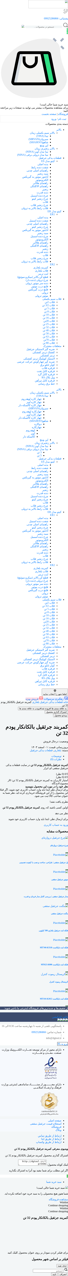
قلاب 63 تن (49, 336)
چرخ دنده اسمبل (39, 195)
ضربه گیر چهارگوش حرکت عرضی (36, 361)
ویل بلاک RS (48, 377)
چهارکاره (37, 427)
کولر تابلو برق (47, 364)
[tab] (30, 756)
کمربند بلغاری (40, 267)
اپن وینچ (44, 145)
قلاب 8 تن (49, 311)
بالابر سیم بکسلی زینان (42, 132)
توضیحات (56, 756)
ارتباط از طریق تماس (49, 1135)
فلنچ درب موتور (39, 286)
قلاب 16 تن (49, 317)
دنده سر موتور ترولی (37, 283)
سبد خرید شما (53, 1181)
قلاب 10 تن (49, 314)
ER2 (52, 264)
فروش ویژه (32, 699)
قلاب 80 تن (49, 342)
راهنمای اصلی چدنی (37, 170)
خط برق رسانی (46, 383)
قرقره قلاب (48, 368)
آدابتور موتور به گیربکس (35, 176)
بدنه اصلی (42, 164)
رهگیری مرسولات (53, 699)
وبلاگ (58, 1130)
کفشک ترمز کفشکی (44, 352)
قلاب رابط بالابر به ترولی (34, 261)
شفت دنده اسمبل (38, 220)
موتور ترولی (41, 295)
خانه (65, 702)
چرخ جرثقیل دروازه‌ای (59, 845)
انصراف (63, 1274)
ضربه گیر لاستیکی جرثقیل (40, 349)
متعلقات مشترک (52, 346)
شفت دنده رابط (39, 167)
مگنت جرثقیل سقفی (59, 913)
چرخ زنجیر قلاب (39, 205)
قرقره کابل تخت (46, 371)
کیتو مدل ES (48, 161)
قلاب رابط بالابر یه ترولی (34, 208)
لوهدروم (30, 430)
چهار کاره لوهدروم (31, 399)
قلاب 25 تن (49, 324)
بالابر (58, 129)
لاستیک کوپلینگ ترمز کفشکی (39, 358)
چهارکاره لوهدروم (32, 411)
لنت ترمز (43, 273)
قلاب (45, 201)
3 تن (39, 452)
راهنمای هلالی (40, 183)
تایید (54, 1274)
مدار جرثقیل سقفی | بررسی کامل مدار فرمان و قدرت (46, 896)
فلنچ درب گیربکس (38, 289)
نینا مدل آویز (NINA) (37, 151)
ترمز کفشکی (47, 355)
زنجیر (45, 189)
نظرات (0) (55, 759)
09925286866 (51, 18)
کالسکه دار (29, 436)
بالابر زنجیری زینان (45, 148)
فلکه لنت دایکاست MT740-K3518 (54, 947)
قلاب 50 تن (49, 333)
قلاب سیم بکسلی (51, 299)
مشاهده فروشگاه (58, 1199)
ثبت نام (62, 119)
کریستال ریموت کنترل (58, 982)
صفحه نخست (49, 114)
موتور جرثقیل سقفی (59, 879)
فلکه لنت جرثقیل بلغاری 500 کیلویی (53, 930)
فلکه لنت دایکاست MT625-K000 (54, 964)
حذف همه (62, 1266)
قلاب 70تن (49, 339)
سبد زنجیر (42, 173)
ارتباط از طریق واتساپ (48, 1142)
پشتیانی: (63, 18)
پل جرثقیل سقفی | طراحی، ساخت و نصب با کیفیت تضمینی (43, 862)
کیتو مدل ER (54, 211)
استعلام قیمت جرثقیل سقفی (45, 1123)
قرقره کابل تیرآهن (45, 380)
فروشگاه (63, 114)
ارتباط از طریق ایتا (51, 1138)
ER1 (52, 214)
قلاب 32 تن (49, 327)
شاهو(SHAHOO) (39, 142)
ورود (53, 119)
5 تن (39, 455)
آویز (33, 433)
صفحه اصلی (54, 1120)
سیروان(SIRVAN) (38, 139)
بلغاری (35, 702)
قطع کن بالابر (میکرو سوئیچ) (32, 277)
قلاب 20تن (49, 320)
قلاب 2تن (50, 302)
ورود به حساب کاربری (56, 824)
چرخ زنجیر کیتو (40, 198)
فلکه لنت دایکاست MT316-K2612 (54, 999)
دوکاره (38, 424)
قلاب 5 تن (49, 308)
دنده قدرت (42, 192)
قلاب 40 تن (49, 330)
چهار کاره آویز (34, 402)
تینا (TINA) (42, 136)
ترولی (45, 292)
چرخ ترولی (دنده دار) (37, 280)
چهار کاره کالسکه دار (30, 405)
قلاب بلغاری (41, 270)
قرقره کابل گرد (46, 374)
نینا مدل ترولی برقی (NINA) (32, 154)
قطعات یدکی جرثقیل (50, 158)
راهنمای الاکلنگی (39, 186)
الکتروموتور (41, 180)
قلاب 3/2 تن (48, 305)
